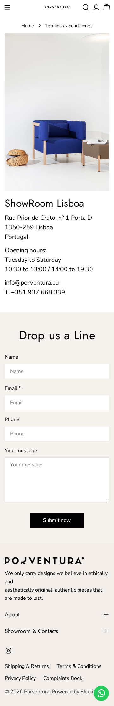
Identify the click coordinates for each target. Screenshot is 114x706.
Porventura (36, 691)
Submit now (57, 520)
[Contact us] (101, 693)
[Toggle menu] (7, 7)
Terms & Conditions (79, 666)
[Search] (85, 7)
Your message (21, 450)
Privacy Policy (20, 678)
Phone (12, 419)
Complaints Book (62, 678)
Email (13, 388)
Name (11, 357)
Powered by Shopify (75, 691)
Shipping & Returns (27, 666)
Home (28, 26)
